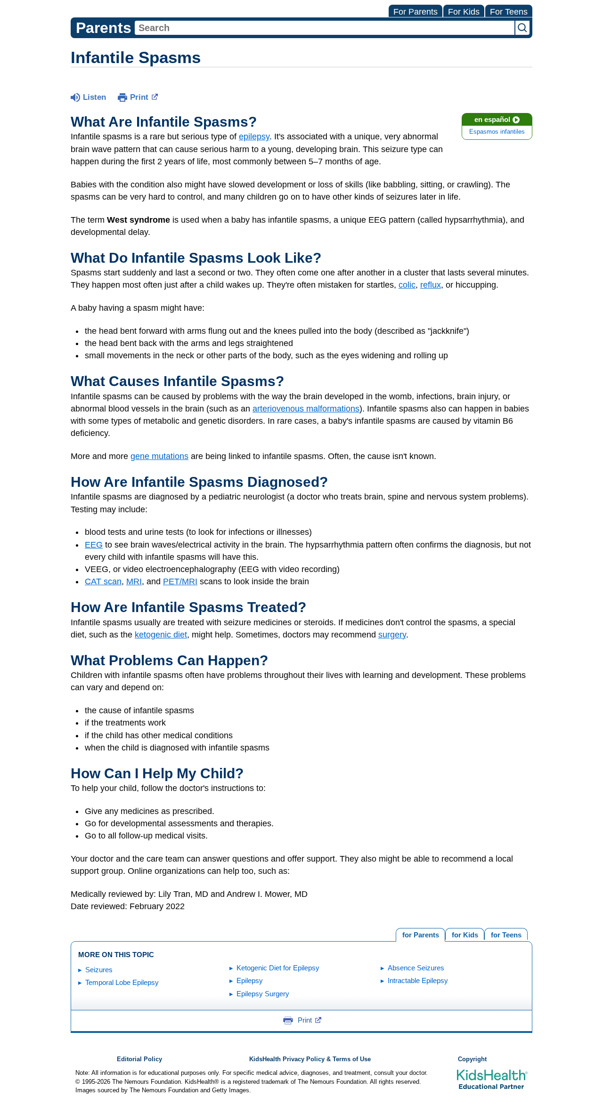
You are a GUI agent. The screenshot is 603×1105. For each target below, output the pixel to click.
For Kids (464, 11)
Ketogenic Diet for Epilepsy (277, 968)
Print (139, 97)
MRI (134, 581)
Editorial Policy (139, 1059)
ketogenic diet (161, 634)
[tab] (506, 934)
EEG (94, 544)
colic (407, 285)
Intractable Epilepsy (418, 980)
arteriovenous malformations (306, 408)
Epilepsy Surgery (262, 994)
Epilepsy (249, 980)
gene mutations (159, 456)
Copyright (472, 1059)
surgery (392, 634)
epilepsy (254, 136)
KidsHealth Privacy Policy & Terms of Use (310, 1059)
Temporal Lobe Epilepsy (122, 982)
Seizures (99, 970)
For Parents (415, 11)
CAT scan (103, 581)
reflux (430, 285)
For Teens (509, 11)
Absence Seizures (416, 968)
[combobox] (324, 28)
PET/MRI (180, 581)
